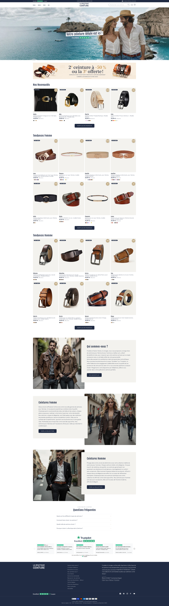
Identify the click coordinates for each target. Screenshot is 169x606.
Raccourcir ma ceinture (74, 578)
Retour (111, 580)
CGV (70, 602)
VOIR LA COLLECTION (47, 431)
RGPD (105, 602)
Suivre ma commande (73, 575)
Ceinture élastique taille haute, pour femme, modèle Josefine (123, 175)
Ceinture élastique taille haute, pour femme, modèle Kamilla (97, 175)
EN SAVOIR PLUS (94, 375)
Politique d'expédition (87, 602)
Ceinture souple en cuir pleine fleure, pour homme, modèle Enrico (96, 275)
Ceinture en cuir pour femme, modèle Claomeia (95, 218)
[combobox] (119, 4)
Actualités (70, 588)
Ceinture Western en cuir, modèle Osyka (70, 217)
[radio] (33, 120)
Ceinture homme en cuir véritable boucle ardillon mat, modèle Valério (44, 318)
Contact (117, 580)
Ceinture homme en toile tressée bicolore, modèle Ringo (122, 318)
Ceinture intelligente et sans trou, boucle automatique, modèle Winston (44, 275)
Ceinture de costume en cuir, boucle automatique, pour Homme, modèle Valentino (71, 275)
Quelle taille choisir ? (73, 565)
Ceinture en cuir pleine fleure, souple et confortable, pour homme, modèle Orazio (70, 318)
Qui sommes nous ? (73, 571)
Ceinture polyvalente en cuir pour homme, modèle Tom (122, 275)
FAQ (103, 580)
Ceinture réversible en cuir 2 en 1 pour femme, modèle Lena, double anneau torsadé (45, 175)
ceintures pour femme (125, 567)
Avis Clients (71, 573)
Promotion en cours (73, 569)
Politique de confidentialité (98, 602)
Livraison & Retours (129, 1)
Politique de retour (78, 602)
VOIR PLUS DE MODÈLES (84, 125)
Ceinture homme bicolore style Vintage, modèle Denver (95, 318)
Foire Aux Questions (73, 584)
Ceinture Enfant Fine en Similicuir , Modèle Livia (122, 116)
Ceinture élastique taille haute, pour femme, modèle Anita (45, 218)
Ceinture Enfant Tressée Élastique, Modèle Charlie (96, 116)
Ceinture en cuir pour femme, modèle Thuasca (69, 175)
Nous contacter (72, 586)
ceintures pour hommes (109, 569)
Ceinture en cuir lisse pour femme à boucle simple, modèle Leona (122, 218)
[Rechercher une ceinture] (128, 4)
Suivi (107, 580)
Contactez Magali (116, 578)
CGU (73, 602)
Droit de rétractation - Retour (76, 580)
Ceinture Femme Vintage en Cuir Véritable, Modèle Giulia (45, 116)
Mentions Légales (65, 602)
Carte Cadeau (71, 582)
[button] (34, 5)
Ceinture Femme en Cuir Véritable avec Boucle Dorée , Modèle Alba (69, 116)
